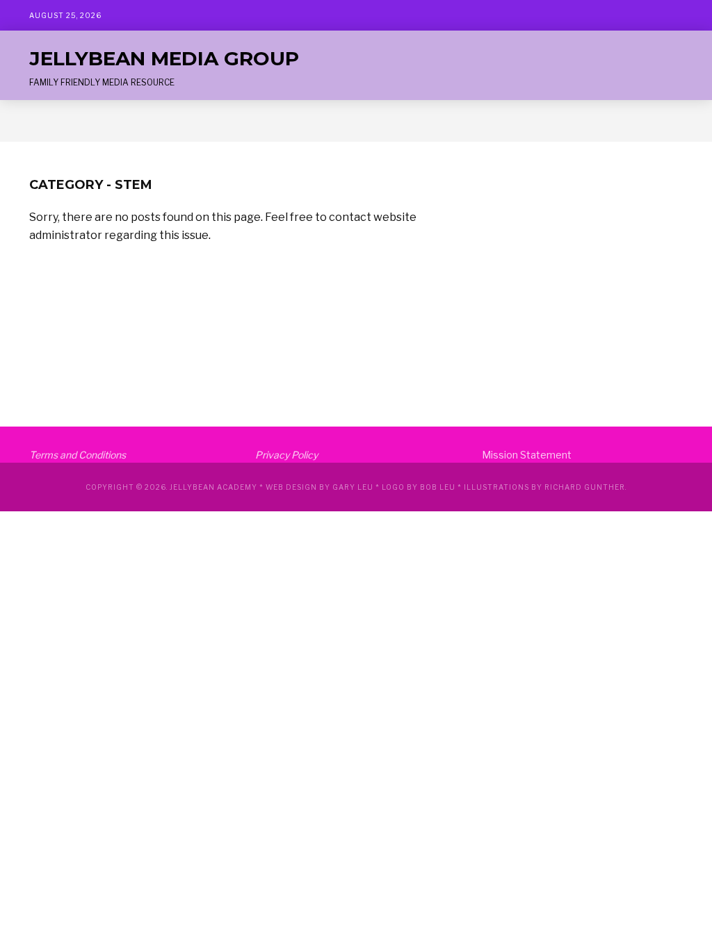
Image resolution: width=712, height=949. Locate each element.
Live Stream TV (265, 120)
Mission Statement (527, 455)
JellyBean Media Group (164, 58)
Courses (86, 120)
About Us (342, 120)
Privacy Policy (286, 455)
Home (38, 120)
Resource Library (167, 120)
